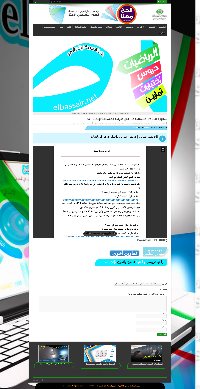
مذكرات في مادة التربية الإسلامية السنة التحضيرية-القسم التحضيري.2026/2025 (132, 2)
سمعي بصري (49, 27)
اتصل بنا (162, 33)
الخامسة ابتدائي (130, 123)
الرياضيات (123, 123)
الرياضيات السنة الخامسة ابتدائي (134, 283)
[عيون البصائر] (159, 18)
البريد (165, 320)
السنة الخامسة (111, 123)
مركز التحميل (98, 123)
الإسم (165, 313)
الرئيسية (162, 27)
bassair (155, 123)
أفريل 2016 (157, 283)
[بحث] (34, 1)
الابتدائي (141, 123)
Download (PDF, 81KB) (152, 240)
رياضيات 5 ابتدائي (119, 283)
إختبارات (146, 123)
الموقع (164, 327)
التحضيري (151, 27)
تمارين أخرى (124, 253)
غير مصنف (104, 123)
